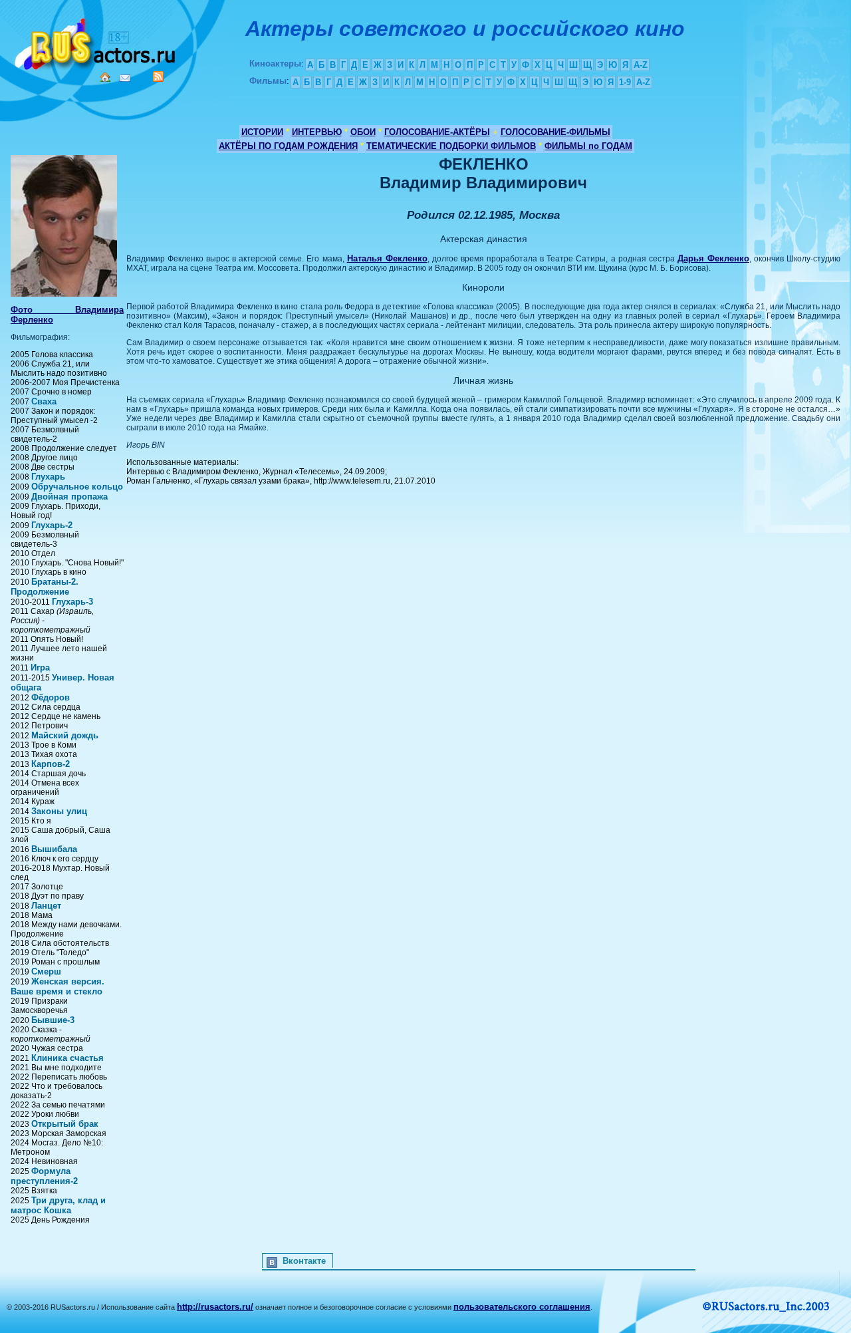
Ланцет (46, 906)
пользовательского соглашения (521, 1307)
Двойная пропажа (69, 497)
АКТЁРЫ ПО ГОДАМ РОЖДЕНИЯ (288, 146)
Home (105, 77)
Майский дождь (64, 735)
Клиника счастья (67, 1058)
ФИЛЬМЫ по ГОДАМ (588, 146)
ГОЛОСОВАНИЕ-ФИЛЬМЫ (555, 132)
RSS (158, 76)
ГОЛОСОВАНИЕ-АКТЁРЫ (437, 132)
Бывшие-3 (52, 1020)
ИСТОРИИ (262, 132)
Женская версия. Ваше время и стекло (57, 986)
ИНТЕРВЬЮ (317, 132)
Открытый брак (64, 1124)
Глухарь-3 (72, 602)
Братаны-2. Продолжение (44, 587)
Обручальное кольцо (77, 487)
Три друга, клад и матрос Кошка (58, 1205)
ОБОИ (363, 132)
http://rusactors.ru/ (215, 1307)
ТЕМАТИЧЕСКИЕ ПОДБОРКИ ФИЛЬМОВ (451, 146)
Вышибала (54, 849)
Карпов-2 (50, 764)
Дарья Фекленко (713, 258)
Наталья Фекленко (387, 258)
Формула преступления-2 (44, 1176)
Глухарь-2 (51, 525)
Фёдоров (50, 697)
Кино (96, 41)
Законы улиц (59, 811)
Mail (125, 78)
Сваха (44, 401)
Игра (40, 667)
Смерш (46, 971)
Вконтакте (304, 1261)
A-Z (641, 65)
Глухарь (48, 477)
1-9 (625, 82)
